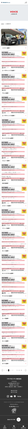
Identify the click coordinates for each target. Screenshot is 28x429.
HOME (2, 24)
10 (17, 370)
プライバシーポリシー (14, 404)
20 (19, 370)
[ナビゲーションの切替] (26, 2)
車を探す (14, 427)
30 (21, 370)
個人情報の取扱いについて (14, 406)
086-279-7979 (14, 390)
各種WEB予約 (23, 427)
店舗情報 (4, 427)
